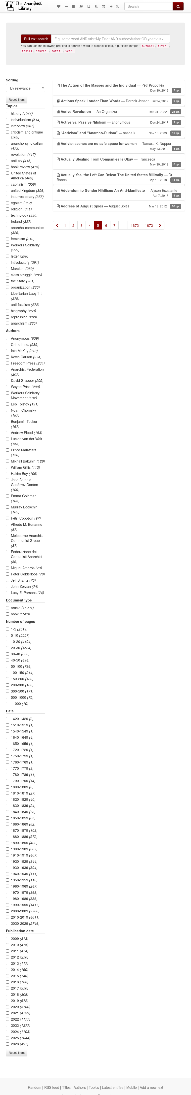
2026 (19, 1043)
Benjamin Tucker (24, 424)
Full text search (36, 38)
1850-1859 (23, 817)
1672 (135, 225)
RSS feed (51, 1087)
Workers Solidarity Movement (25, 395)
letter (19, 256)
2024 (20, 1031)
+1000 (19, 703)
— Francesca (120, 161)
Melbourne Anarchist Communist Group (27, 540)
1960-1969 (24, 886)
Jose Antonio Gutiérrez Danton (24, 484)
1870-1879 (24, 830)
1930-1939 (24, 867)
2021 (20, 1012)
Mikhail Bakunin (28, 461)
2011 (19, 950)
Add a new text (151, 1087)
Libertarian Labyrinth (27, 296)
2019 (19, 1000)
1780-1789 (23, 774)
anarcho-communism (27, 230)
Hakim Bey (24, 473)
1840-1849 (23, 811)
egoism (21, 202)
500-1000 (22, 697)
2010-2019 (25, 917)
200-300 (22, 684)
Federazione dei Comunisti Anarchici (26, 556)
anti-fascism (25, 304)
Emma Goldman (24, 498)
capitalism (23, 184)
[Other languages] (73, 6)
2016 (19, 981)
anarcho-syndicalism (27, 146)
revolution (23, 154)
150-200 (22, 678)
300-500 (22, 691)
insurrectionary (27, 196)
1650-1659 (22, 743)
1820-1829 (23, 799)
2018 (19, 994)
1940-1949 (24, 873)
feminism (23, 238)
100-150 (22, 672)
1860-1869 (23, 824)
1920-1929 (24, 861)
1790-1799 (23, 780)
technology (24, 215)
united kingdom (28, 190)
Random (34, 1087)
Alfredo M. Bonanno (26, 527)
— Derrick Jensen (120, 100)
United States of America (23, 175)
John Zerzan (24, 586)
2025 (20, 1037)
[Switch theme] (118, 6)
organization (25, 287)
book (20, 613)
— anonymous (120, 122)
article (22, 607)
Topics (94, 1087)
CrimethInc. (25, 344)
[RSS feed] (96, 6)
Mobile (131, 1087)
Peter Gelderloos (28, 573)
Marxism (22, 268)
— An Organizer (120, 111)
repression (24, 316)
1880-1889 (24, 836)
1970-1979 (24, 892)
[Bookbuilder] (81, 6)
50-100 (21, 666)
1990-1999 (25, 904)
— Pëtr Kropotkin (120, 87)
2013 (19, 963)
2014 (19, 969)
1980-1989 (24, 898)
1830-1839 (23, 805)
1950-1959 (24, 879)
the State (23, 280)
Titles (66, 1087)
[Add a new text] (111, 6)
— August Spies (120, 205)
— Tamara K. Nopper (120, 146)
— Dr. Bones (118, 177)
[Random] (103, 6)
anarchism (24, 323)
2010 (19, 944)
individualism (26, 119)
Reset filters (17, 99)
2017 (19, 988)
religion (21, 208)
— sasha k (120, 132)
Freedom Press (28, 363)
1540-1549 (22, 731)
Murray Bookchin (24, 509)
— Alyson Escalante (120, 193)
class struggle (26, 274)
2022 (20, 1019)
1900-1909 (24, 848)
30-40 (20, 653)
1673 (149, 225)
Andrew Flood (26, 432)
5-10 (20, 635)
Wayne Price (25, 386)
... (123, 225)
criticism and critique (27, 134)
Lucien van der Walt (26, 441)
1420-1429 (22, 718)
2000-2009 (25, 910)
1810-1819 (23, 793)
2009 (19, 938)
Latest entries (112, 1087)
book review (25, 166)
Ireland (21, 221)
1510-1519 (22, 724)
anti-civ (21, 160)
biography (23, 310)
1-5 (19, 629)
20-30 (21, 647)
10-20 (21, 641)
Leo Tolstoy (25, 403)
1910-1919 (24, 855)
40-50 (20, 660)
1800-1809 (22, 786)
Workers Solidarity (25, 247)
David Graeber (27, 380)
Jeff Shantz (23, 580)
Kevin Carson (26, 356)
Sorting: (13, 79)
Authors (80, 1087)
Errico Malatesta (24, 452)
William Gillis (25, 467)
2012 (19, 957)
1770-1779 (22, 768)
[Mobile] (88, 6)
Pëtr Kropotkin (26, 518)
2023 (20, 1025)
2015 (19, 975)
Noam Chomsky (23, 413)
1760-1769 (22, 762)
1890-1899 (24, 842)
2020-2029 (25, 923)
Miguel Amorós (26, 567)
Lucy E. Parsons (27, 592)
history (22, 113)
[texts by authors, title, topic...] (58, 6)
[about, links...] (66, 6)
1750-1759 (22, 755)
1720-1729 (22, 749)
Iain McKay (24, 350)
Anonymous (25, 338)
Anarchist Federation (27, 372)
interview (22, 125)
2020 (20, 1006)
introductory (25, 262)
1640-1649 (22, 737)
